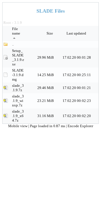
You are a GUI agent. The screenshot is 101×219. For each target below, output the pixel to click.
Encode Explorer (80, 126)
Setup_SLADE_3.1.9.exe (18, 57)
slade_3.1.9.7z (18, 87)
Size (50, 33)
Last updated (76, 33)
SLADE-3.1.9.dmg (18, 74)
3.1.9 (18, 22)
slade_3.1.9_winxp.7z (18, 100)
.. (13, 44)
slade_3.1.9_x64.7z (18, 115)
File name (16, 31)
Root (7, 22)
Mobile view (18, 126)
